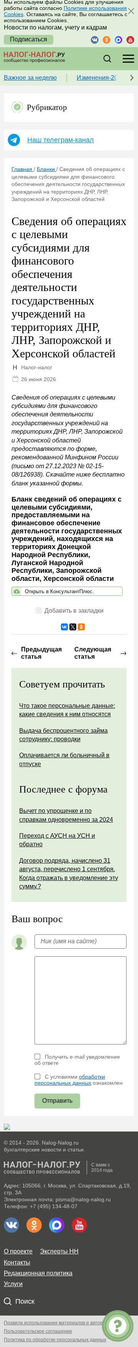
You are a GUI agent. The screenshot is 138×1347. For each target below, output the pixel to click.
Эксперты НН (59, 1251)
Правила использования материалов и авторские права (65, 1323)
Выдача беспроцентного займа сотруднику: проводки (63, 734)
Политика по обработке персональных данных (55, 1339)
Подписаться (28, 39)
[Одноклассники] (81, 626)
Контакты (17, 1262)
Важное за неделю (30, 77)
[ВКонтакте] (64, 626)
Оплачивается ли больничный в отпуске (64, 759)
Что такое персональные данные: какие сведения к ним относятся (67, 709)
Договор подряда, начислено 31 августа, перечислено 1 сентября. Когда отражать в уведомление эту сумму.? (68, 873)
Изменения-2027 (101, 77)
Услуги (13, 1284)
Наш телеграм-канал (60, 140)
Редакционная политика (38, 1273)
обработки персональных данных (69, 1080)
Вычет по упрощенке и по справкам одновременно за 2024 (66, 815)
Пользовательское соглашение (38, 1331)
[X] (72, 626)
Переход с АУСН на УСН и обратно (57, 839)
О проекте (18, 1251)
